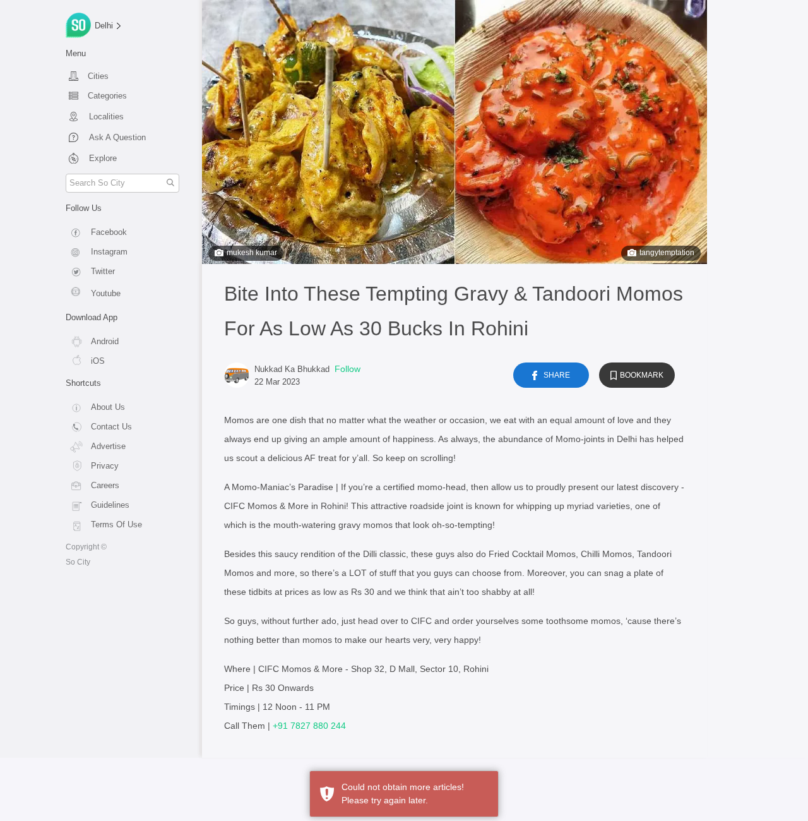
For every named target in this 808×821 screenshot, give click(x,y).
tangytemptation (666, 252)
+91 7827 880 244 (309, 726)
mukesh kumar (252, 252)
